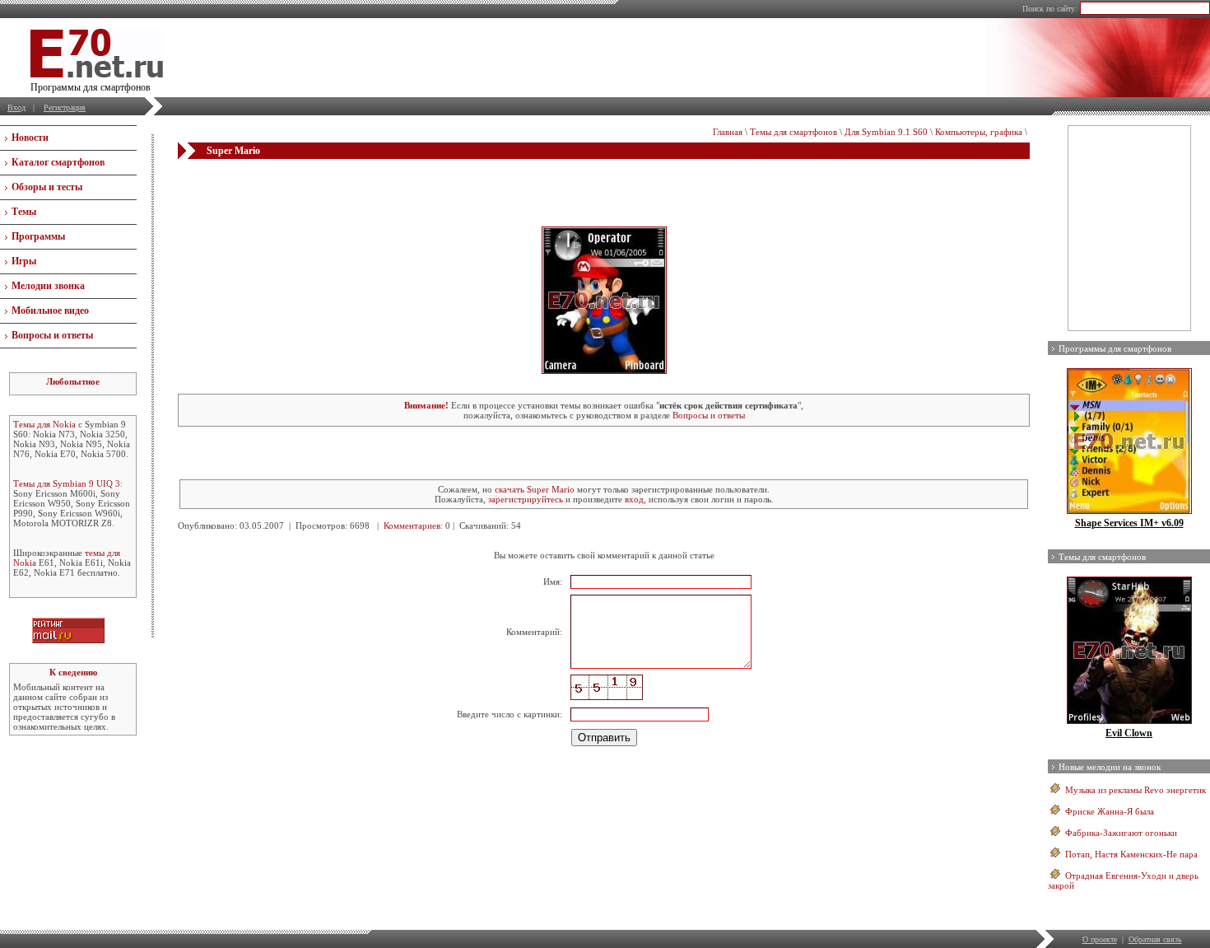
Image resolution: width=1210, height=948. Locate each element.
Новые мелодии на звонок (1110, 767)
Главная (727, 132)
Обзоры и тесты (47, 187)
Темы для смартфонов (793, 132)
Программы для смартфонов (1115, 348)
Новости (30, 137)
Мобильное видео (50, 310)
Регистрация (65, 107)
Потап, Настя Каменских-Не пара (1131, 854)
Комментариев (412, 525)
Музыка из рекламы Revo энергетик (1135, 790)
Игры (24, 261)
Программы (38, 236)
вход (634, 499)
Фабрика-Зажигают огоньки (1121, 833)
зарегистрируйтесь (525, 499)
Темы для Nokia (44, 424)
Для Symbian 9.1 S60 (886, 132)
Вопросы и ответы (52, 335)
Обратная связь (1155, 939)
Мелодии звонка (48, 286)
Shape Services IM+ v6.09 (1129, 523)
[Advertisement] (604, 192)
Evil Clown (1128, 733)
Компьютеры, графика (978, 132)
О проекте (1099, 939)
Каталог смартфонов (58, 162)
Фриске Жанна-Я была (1109, 811)
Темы (24, 211)
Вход (16, 107)
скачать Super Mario (535, 489)
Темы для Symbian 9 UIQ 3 (66, 483)
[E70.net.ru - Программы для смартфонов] (96, 74)
